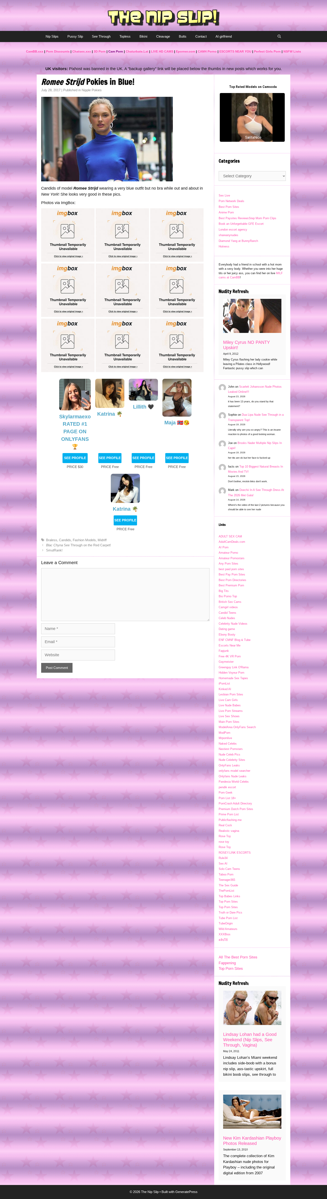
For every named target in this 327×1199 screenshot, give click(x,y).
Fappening (227, 963)
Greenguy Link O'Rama (233, 667)
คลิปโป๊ (223, 940)
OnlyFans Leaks (229, 765)
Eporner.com (185, 51)
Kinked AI (225, 689)
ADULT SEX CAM (230, 536)
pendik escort (227, 787)
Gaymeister (226, 661)
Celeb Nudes (227, 618)
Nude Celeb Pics (229, 754)
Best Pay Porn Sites (232, 574)
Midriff (102, 540)
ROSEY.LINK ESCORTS (235, 852)
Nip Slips (52, 36)
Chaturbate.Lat (137, 51)
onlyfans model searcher (234, 770)
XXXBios (224, 934)
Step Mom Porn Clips (262, 218)
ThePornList (226, 890)
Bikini (143, 36)
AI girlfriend (224, 36)
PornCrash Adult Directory (235, 803)
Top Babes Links (229, 896)
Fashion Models (84, 540)
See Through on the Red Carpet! (78, 545)
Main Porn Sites (229, 721)
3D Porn (100, 51)
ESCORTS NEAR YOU (235, 51)
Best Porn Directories (232, 580)
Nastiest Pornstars (231, 749)
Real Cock (225, 825)
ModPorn (224, 732)
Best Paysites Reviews (234, 218)
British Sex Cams (230, 602)
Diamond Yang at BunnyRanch (238, 241)
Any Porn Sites (228, 563)
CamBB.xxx (34, 51)
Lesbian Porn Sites (231, 694)
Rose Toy (225, 836)
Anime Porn (226, 212)
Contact (201, 36)
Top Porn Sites (228, 901)
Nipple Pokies (92, 90)
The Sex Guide (228, 885)
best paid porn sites (231, 569)
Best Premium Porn (231, 585)
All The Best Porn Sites (238, 957)
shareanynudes (228, 235)
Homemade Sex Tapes (233, 678)
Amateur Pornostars (231, 558)
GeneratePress (186, 1192)
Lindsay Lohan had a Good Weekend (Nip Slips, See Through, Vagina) (250, 1039)
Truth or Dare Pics (230, 912)
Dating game (227, 629)
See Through (101, 36)
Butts (182, 36)
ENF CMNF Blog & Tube (234, 640)
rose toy (224, 841)
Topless (125, 36)
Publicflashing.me (230, 820)
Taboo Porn (226, 874)
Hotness (224, 246)
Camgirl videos (228, 607)
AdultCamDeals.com (232, 541)
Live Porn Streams (231, 711)
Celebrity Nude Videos (233, 623)
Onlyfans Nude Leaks (232, 776)
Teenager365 (227, 879)
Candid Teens (227, 612)
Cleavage (163, 36)
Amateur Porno (228, 552)
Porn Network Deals (231, 201)
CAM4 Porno (207, 51)
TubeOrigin (226, 923)
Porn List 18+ (227, 798)
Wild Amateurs (228, 929)
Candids (65, 540)
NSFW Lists (292, 51)
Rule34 (223, 858)
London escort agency (233, 229)
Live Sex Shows (229, 716)
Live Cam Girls (228, 700)
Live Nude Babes (230, 705)
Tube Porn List (228, 918)
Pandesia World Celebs (234, 781)
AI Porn (223, 547)
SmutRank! (54, 550)
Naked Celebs (228, 743)
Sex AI (223, 863)
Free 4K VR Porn (230, 656)
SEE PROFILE (75, 458)
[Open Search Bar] (279, 36)
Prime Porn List (229, 814)
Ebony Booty (227, 634)
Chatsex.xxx (81, 51)
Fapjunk (224, 650)
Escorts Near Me (229, 645)
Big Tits (224, 591)
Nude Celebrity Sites (232, 760)
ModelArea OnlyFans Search (237, 727)
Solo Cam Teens (229, 869)
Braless (51, 540)
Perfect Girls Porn (267, 51)
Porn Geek (225, 792)
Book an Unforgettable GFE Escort (241, 223)
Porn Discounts (58, 51)
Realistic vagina (229, 830)
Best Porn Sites (229, 207)
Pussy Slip (75, 36)
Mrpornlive (225, 738)
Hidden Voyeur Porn (231, 672)
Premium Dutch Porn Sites (236, 809)
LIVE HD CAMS (162, 51)
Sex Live (224, 195)
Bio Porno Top (228, 596)
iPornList (224, 683)
